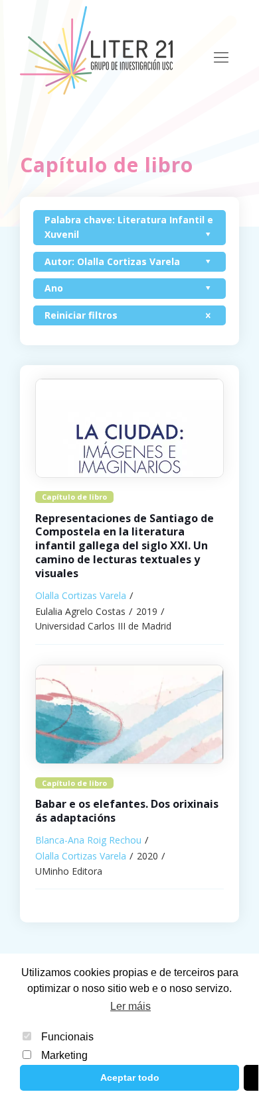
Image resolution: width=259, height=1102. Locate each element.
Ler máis (130, 1006)
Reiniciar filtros (81, 315)
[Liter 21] (96, 49)
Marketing (64, 1055)
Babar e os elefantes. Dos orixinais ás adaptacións (126, 811)
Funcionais (67, 1036)
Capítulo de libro (74, 497)
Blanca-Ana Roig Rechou (88, 840)
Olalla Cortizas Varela (80, 595)
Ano (53, 288)
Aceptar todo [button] (129, 1077)
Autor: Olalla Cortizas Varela (112, 261)
